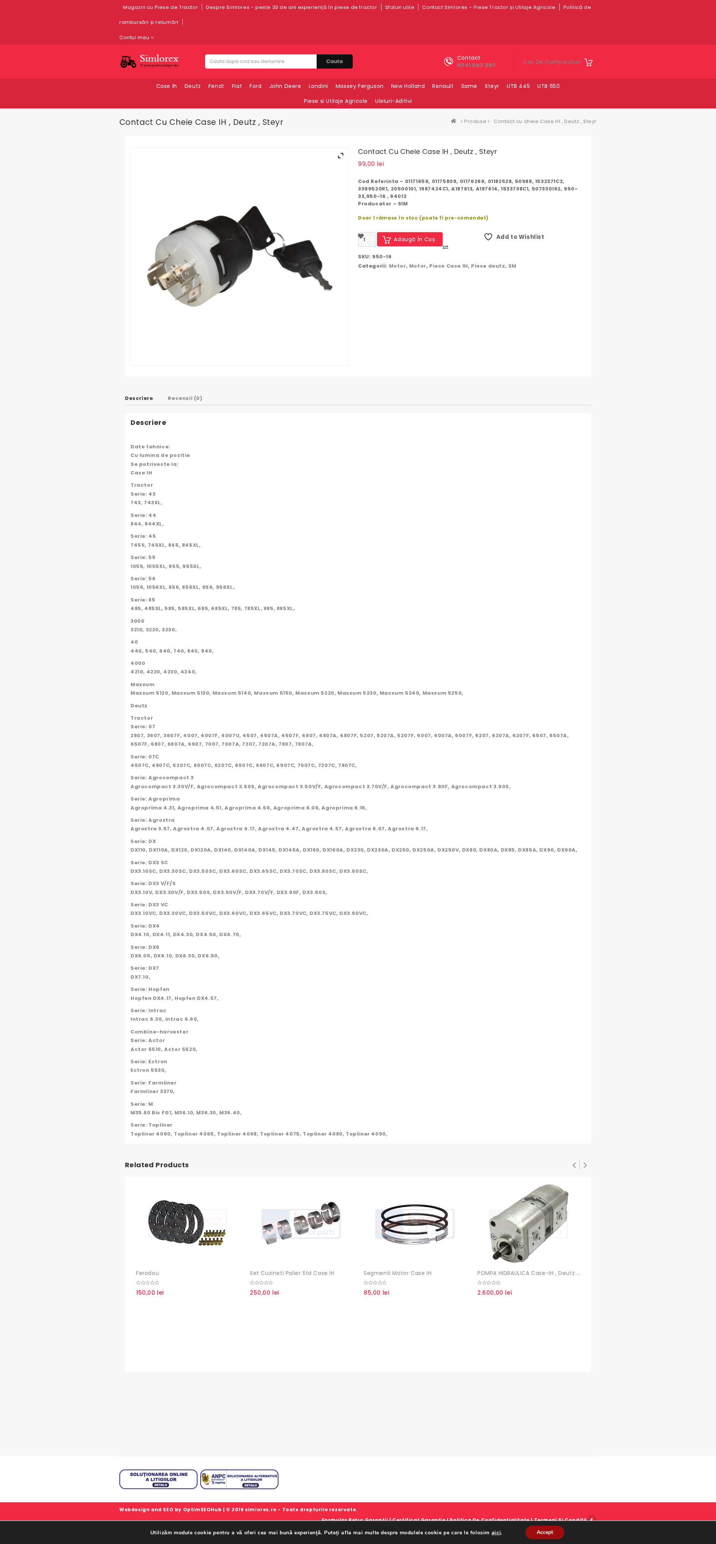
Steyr (492, 86)
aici (496, 1532)
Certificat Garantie (418, 1520)
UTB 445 (518, 86)
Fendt (216, 86)
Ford (255, 86)
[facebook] (592, 1520)
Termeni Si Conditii (560, 1520)
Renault (442, 86)
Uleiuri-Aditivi (393, 101)
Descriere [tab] (139, 398)
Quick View (175, 1256)
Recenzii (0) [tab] (185, 398)
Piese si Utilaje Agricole (336, 101)
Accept (545, 1532)
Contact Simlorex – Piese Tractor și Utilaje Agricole (488, 7)
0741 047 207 (476, 65)
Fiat (237, 86)
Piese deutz (488, 265)
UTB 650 (548, 86)
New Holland (408, 86)
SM (512, 265)
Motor (397, 265)
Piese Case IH (448, 265)
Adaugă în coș (144, 1256)
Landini (318, 86)
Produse (475, 121)
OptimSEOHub (202, 1509)
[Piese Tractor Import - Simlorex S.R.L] (455, 121)
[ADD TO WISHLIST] (160, 1257)
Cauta (334, 61)
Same (469, 86)
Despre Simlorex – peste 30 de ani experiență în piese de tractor (291, 7)
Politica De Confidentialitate (489, 1520)
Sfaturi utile (400, 7)
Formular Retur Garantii (355, 1520)
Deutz (193, 86)
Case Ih (166, 86)
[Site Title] (151, 61)
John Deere (285, 86)
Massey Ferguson (360, 86)
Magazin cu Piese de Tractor (160, 7)
